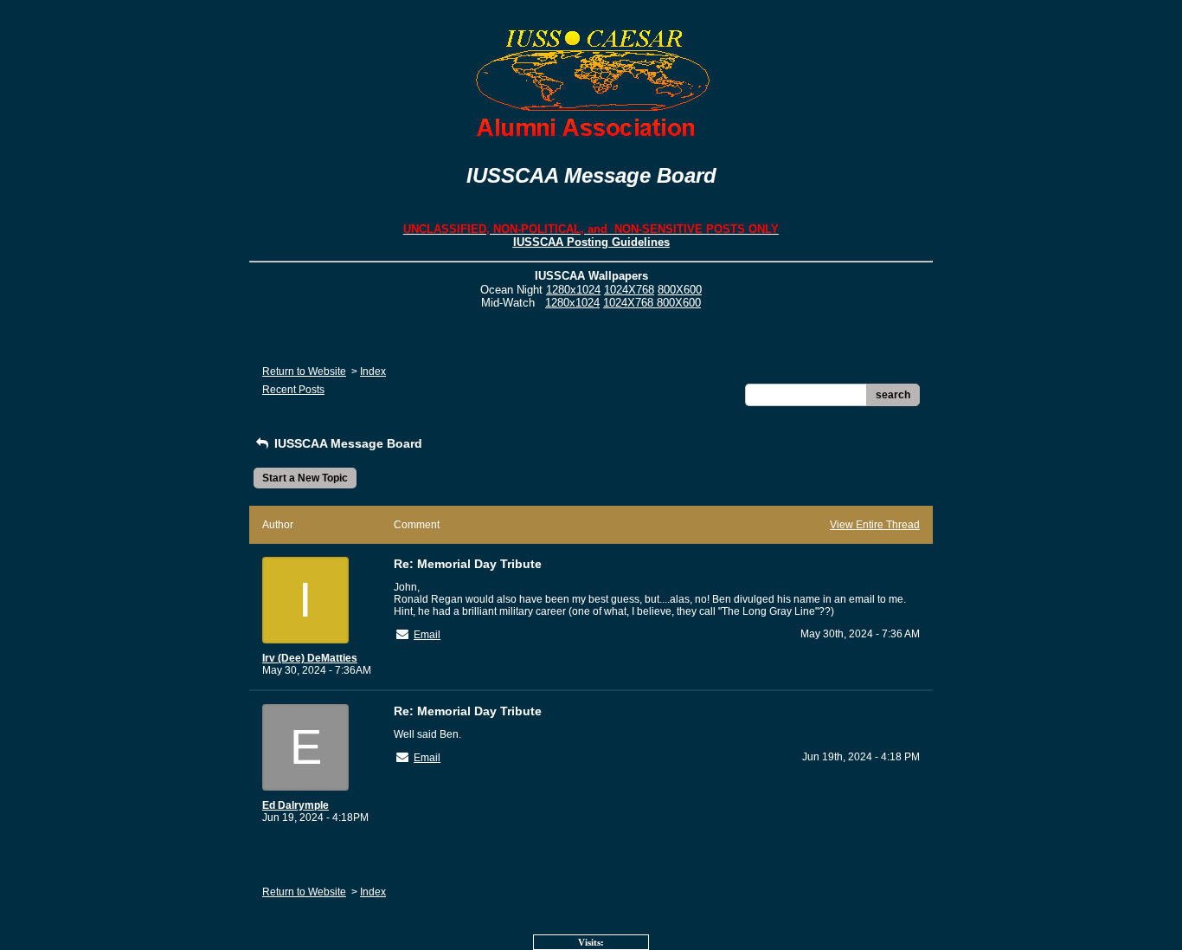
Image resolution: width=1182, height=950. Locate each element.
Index (373, 371)
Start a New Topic (305, 478)
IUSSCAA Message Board (346, 443)
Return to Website (304, 371)
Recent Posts (293, 390)
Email (427, 635)
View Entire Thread (875, 525)
